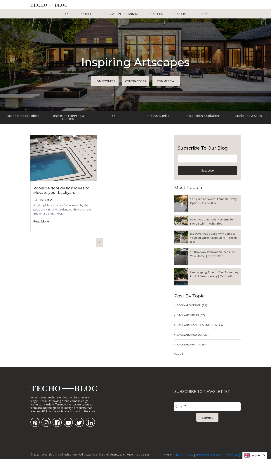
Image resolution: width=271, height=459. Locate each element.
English (256, 455)
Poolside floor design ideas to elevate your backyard (61, 190)
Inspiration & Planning (121, 14)
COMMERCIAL (166, 81)
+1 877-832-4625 (182, 455)
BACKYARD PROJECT (193, 334)
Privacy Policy (232, 455)
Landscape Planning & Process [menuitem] (67, 117)
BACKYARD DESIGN (192, 305)
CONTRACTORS (135, 81)
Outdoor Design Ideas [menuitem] (22, 116)
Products (87, 14)
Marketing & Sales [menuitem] (248, 116)
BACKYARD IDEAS (191, 315)
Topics (67, 14)
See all (178, 354)
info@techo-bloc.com (208, 455)
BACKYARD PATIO (191, 344)
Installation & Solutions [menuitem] (203, 116)
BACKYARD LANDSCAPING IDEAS (200, 325)
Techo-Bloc (45, 199)
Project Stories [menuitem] (158, 116)
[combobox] (254, 455)
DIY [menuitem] (113, 116)
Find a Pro (155, 14)
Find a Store (180, 14)
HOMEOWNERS (104, 81)
